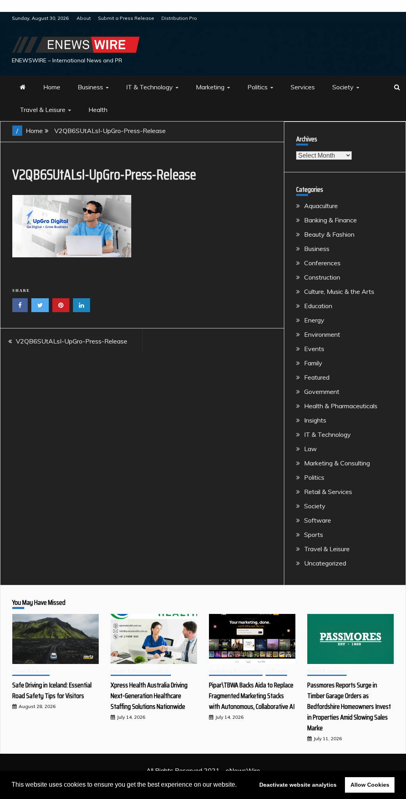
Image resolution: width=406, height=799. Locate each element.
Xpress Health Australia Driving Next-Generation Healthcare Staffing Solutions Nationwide (149, 695)
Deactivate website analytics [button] (298, 785)
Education (318, 306)
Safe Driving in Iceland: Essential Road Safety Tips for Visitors (52, 690)
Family (313, 363)
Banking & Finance (330, 220)
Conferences (322, 263)
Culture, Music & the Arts (339, 291)
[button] (239, 785)
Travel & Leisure (42, 110)
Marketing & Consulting (337, 463)
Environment (322, 334)
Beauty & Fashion (329, 234)
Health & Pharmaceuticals (340, 406)
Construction (322, 277)
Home (51, 87)
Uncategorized (325, 563)
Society (343, 87)
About (84, 18)
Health (97, 110)
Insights (315, 420)
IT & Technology (149, 87)
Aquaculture (321, 206)
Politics (257, 87)
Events (314, 349)
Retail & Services (328, 492)
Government (321, 392)
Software (317, 520)
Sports (313, 534)
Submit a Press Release (126, 18)
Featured (316, 377)
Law (310, 449)
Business (90, 87)
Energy (314, 320)
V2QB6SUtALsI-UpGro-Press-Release (71, 341)
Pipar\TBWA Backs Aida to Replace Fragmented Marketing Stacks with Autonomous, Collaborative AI (252, 695)
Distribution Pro (179, 18)
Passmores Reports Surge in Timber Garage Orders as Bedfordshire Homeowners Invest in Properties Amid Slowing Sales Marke (349, 706)
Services (303, 87)
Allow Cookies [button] (369, 785)
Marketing (210, 87)
